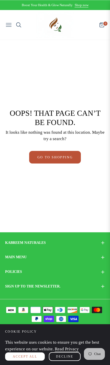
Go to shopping (55, 157)
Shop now (82, 5)
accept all (25, 356)
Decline (64, 356)
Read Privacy (67, 349)
